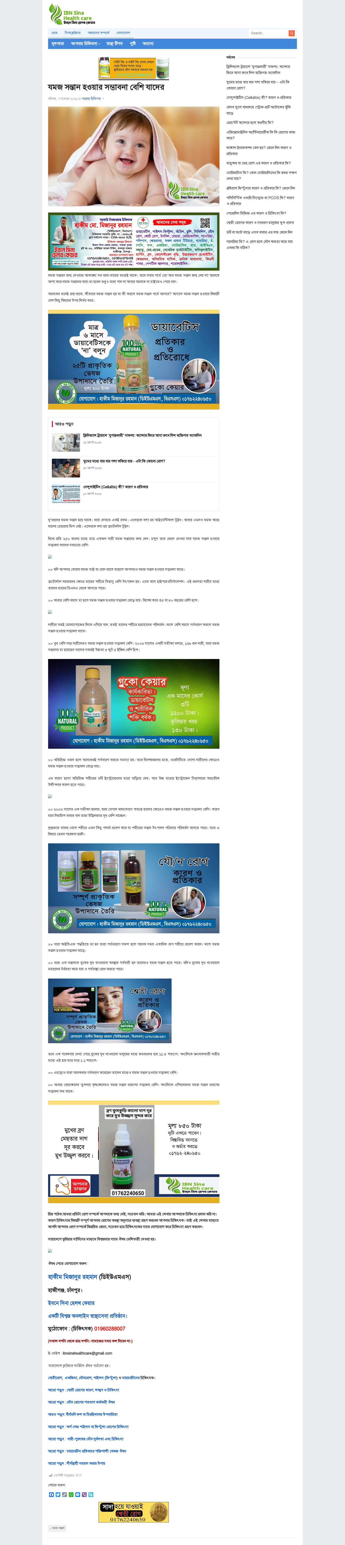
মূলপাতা (58, 43)
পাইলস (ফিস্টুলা (104, 1378)
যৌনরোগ (85, 1378)
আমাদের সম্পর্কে (98, 33)
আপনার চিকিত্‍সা (84, 43)
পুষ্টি (133, 43)
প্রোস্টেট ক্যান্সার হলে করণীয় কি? (249, 122)
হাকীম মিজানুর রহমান (72, 1277)
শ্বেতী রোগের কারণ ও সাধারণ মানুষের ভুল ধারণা (260, 222)
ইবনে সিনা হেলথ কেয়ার (71, 1303)
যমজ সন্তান (58, 1528)
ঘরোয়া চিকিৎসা (91, 99)
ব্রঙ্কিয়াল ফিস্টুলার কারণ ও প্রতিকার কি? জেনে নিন (260, 188)
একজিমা (70, 1378)
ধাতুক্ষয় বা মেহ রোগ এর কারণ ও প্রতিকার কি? (258, 163)
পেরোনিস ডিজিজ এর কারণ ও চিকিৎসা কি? (256, 213)
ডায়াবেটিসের (131, 1378)
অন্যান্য (148, 43)
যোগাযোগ (123, 33)
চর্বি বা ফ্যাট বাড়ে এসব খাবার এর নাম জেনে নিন (259, 232)
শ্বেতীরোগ (55, 1378)
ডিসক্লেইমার (72, 33)
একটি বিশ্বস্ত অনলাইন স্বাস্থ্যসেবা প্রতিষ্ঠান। (87, 1316)
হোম (55, 33)
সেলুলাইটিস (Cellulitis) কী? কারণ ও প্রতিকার (258, 97)
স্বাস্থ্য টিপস (115, 43)
